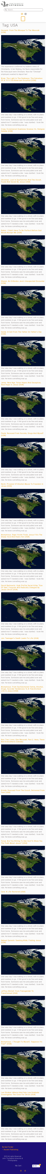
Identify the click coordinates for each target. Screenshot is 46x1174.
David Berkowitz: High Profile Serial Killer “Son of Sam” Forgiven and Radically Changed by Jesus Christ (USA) (22, 587)
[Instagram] (22, 14)
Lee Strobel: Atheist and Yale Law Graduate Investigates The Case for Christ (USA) (20, 1093)
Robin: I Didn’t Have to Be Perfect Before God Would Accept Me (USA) (21, 231)
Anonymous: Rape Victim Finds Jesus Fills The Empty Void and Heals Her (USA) (21, 536)
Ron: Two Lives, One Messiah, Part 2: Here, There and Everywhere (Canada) (23, 741)
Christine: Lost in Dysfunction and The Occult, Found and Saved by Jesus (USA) (21, 181)
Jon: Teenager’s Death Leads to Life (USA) (20, 638)
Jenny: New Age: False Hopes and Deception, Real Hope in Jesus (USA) (21, 384)
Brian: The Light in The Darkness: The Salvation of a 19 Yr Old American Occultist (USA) (21, 79)
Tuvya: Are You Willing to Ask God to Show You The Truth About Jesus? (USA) (21, 842)
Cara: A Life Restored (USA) (13, 892)
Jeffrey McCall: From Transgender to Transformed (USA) (17, 992)
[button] (23, 18)
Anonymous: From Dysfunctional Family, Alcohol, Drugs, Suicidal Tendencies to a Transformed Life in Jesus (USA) (22, 689)
